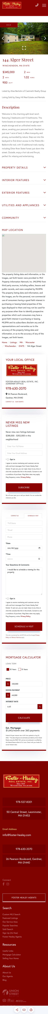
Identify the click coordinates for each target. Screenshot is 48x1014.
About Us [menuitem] (7, 972)
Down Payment (13, 690)
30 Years (13, 669)
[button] (4, 38)
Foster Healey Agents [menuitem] (12, 936)
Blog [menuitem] (4, 980)
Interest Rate (12, 701)
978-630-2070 (16, 388)
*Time (8, 554)
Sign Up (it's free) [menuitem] (10, 933)
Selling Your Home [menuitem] (11, 958)
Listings (13, 342)
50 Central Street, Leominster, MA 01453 (24, 813)
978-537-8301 (24, 802)
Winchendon (10, 346)
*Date (8, 543)
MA (21, 342)
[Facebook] (3, 884)
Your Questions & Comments (17, 565)
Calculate (24, 717)
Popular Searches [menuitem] (10, 925)
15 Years (24, 669)
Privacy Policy (25, 477)
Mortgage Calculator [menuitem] (12, 954)
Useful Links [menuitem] (8, 951)
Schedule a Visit (33, 516)
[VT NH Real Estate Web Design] (24, 993)
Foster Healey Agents (24, 897)
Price (8, 679)
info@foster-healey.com (17, 835)
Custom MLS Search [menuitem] (11, 914)
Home (4, 342)
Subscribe (24, 487)
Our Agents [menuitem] (8, 976)
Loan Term (11, 663)
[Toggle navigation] (44, 5)
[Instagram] (7, 884)
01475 (21, 346)
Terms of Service (16, 637)
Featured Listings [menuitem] (10, 918)
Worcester (30, 342)
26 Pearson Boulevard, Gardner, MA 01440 (24, 860)
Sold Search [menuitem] (8, 929)
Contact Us (10, 402)
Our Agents (19, 402)
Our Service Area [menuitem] (10, 921)
